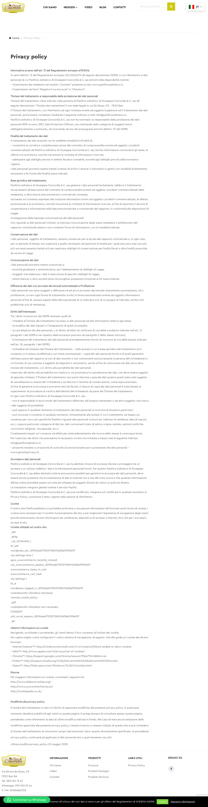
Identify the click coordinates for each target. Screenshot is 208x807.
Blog (102, 7)
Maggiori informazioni (183, 801)
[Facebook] (171, 769)
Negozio (70, 7)
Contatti (119, 7)
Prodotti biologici (98, 771)
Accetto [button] (162, 802)
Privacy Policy (136, 765)
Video (88, 7)
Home (15, 38)
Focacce (93, 765)
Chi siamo (50, 7)
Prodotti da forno (98, 777)
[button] (26, 800)
